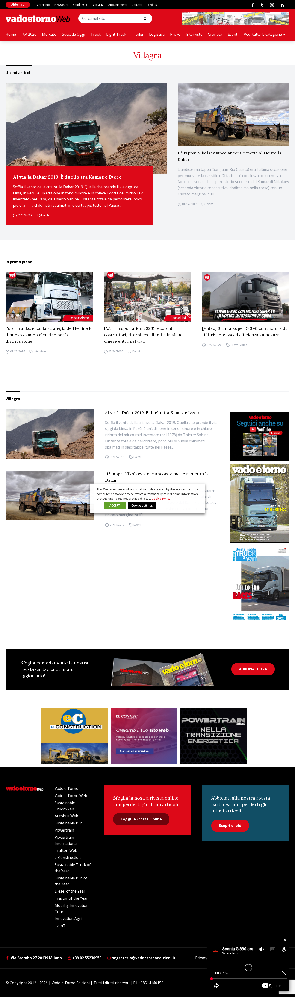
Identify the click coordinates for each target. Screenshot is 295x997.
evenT (60, 925)
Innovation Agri (68, 918)
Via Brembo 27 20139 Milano (36, 957)
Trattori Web (66, 850)
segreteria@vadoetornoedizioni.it (143, 957)
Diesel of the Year (70, 891)
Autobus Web (66, 815)
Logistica (157, 34)
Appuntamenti (117, 5)
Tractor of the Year (71, 898)
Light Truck (116, 34)
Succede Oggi (73, 34)
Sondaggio (80, 5)
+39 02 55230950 (86, 957)
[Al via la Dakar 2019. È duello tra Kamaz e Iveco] (86, 128)
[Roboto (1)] (259, 437)
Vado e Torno (66, 788)
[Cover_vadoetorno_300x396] (259, 503)
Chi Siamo (43, 5)
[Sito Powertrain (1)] (213, 736)
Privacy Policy (206, 957)
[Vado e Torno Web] (38, 18)
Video (243, 345)
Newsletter (61, 5)
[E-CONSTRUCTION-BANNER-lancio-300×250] (74, 736)
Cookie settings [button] (142, 505)
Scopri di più (230, 825)
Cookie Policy (161, 498)
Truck (96, 34)
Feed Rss (152, 5)
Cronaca (215, 34)
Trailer (138, 34)
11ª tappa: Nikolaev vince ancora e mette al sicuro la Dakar (229, 156)
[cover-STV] (259, 584)
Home (11, 34)
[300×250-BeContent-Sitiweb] (144, 736)
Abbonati (18, 4)
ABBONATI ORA (253, 669)
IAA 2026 (28, 34)
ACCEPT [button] (114, 505)
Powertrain (64, 830)
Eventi (233, 34)
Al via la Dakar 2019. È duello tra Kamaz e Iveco (67, 177)
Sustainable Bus (69, 823)
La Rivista (98, 5)
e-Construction (68, 857)
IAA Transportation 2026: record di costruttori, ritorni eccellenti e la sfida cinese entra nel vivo (142, 335)
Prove (175, 34)
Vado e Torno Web (71, 795)
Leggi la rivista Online (141, 819)
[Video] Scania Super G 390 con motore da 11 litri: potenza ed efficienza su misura (245, 331)
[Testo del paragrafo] (235, 18)
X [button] (197, 489)
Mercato (49, 34)
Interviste (194, 34)
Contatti (137, 5)
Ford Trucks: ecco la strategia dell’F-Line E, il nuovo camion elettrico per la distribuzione (49, 335)
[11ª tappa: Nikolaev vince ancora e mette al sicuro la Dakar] (233, 114)
